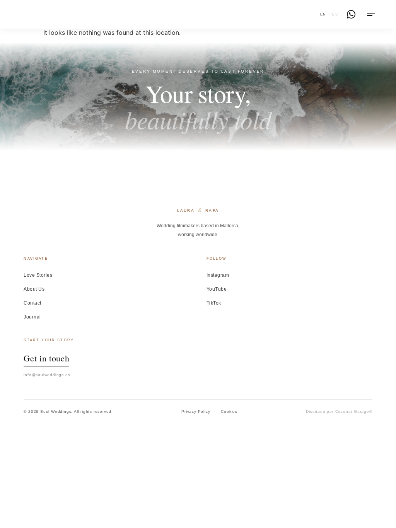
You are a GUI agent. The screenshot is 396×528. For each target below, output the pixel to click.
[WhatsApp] (351, 14)
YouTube (217, 289)
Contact (32, 303)
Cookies (229, 411)
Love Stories (38, 275)
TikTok (214, 303)
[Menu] (370, 14)
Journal (32, 317)
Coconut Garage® (353, 411)
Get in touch (46, 358)
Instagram (218, 275)
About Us (34, 289)
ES (335, 14)
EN (323, 14)
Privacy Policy (195, 411)
